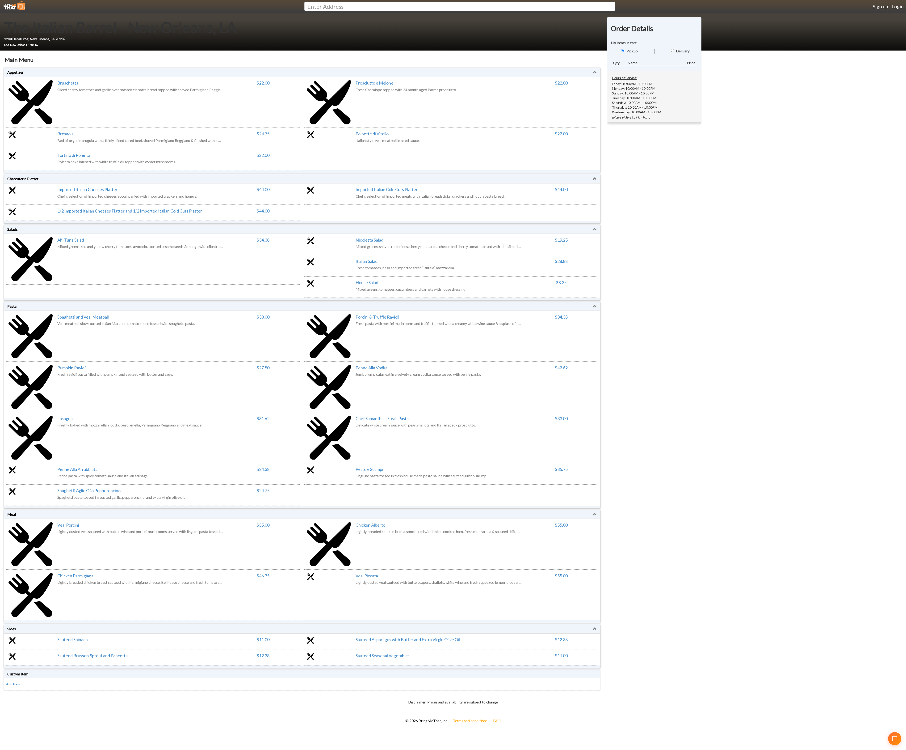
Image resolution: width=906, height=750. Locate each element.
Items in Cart (12, 709)
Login (898, 6)
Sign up (880, 6)
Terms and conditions (470, 720)
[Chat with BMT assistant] (894, 738)
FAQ (497, 720)
